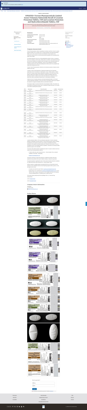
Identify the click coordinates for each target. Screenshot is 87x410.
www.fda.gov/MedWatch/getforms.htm (49, 170)
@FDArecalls (68, 44)
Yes (34, 383)
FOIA (72, 395)
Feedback (86, 203)
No (34, 385)
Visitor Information (43, 395)
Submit (34, 389)
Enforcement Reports (17, 44)
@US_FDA (67, 42)
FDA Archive (15, 395)
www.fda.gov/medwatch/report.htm (49, 169)
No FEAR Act (43, 399)
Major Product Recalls (17, 50)
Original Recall (32, 178)
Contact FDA (9, 406)
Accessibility (15, 399)
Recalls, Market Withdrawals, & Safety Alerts (17, 37)
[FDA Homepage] (5, 8)
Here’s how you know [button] (17, 0)
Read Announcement (40, 27)
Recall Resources (16, 41)
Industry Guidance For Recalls (17, 47)
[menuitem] (69, 33)
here (22, 4)
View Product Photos (47, 27)
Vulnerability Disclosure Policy (43, 401)
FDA (67, 43)
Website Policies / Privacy (43, 397)
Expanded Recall (33, 180)
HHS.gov (72, 397)
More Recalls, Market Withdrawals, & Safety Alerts (18, 33)
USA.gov (72, 399)
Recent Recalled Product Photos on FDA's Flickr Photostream (69, 46)
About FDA (14, 397)
